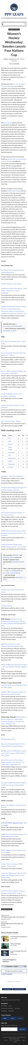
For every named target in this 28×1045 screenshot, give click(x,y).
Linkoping (11, 452)
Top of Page (7, 989)
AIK (9, 455)
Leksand (10, 467)
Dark (12, 1018)
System (20, 1018)
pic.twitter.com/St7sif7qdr (11, 573)
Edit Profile (4, 1005)
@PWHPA (15, 555)
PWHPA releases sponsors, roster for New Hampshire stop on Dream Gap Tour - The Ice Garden (13, 533)
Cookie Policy (17, 1040)
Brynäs (10, 444)
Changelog (4, 1011)
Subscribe (22, 1029)
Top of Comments (19, 989)
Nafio (5, 59)
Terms (11, 1040)
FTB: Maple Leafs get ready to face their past (13, 917)
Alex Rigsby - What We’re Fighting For (12, 476)
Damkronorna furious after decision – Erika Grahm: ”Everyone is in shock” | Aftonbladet (14, 290)
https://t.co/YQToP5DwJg (13, 571)
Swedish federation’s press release (11, 284)
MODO (10, 461)
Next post (4, 922)
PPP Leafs (14, 14)
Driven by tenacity (6, 606)
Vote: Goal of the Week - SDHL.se (11, 421)
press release (7, 123)
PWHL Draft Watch (15, 944)
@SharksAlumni (8, 557)
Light (5, 1018)
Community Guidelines (7, 1008)
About (10, 1005)
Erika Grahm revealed (14, 191)
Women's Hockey (14, 29)
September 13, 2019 (9, 331)
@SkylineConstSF (18, 562)
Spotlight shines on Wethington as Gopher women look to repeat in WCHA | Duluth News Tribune (13, 753)
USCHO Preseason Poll (8, 739)
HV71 (10, 438)
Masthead (11, 1011)
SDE (9, 441)
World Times (17, 1000)
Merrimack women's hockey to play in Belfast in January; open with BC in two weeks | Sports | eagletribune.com (12, 762)
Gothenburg (11, 458)
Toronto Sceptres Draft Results (18, 936)
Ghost (17, 1038)
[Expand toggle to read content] (24, 960)
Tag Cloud (17, 1008)
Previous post (5, 915)
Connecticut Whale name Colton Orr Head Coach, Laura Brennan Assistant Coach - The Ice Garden (13, 875)
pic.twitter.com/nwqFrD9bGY (13, 326)
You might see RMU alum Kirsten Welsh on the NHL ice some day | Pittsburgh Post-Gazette (14, 785)
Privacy (6, 1040)
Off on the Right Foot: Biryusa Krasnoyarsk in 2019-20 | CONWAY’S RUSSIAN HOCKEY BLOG (14, 667)
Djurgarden (11, 464)
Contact (15, 1041)
